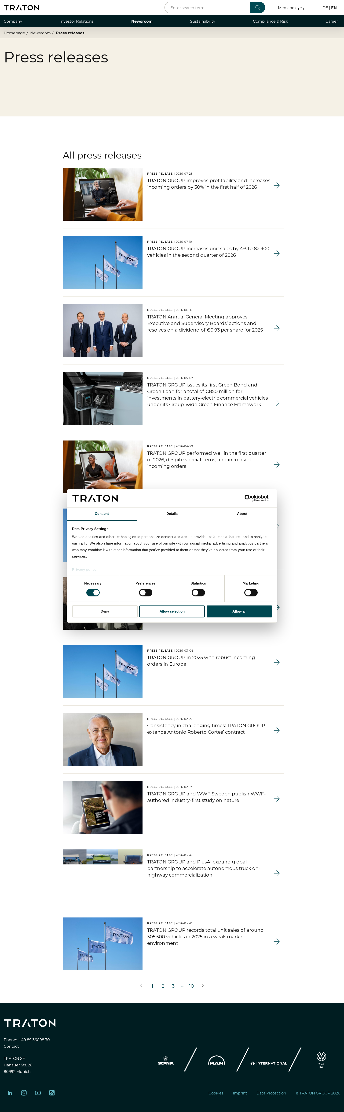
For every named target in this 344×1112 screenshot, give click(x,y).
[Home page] (21, 7)
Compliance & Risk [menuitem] (270, 21)
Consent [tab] (102, 514)
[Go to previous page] (141, 986)
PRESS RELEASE (160, 173)
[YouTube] (38, 1093)
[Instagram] (24, 1093)
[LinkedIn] (10, 1093)
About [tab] (242, 514)
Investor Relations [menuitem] (77, 21)
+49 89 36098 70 (34, 1039)
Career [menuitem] (332, 21)
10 (191, 985)
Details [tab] (172, 514)
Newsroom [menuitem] (142, 21)
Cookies (216, 1092)
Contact (11, 1046)
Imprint (240, 1092)
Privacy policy (84, 569)
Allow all (239, 611)
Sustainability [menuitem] (202, 21)
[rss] (52, 1093)
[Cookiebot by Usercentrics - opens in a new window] (251, 498)
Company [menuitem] (13, 21)
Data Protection (271, 1092)
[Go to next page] (203, 986)
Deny (105, 611)
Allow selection (172, 611)
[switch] (145, 592)
